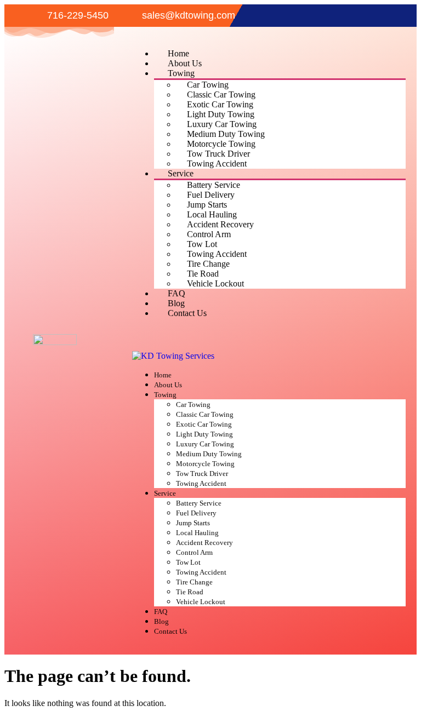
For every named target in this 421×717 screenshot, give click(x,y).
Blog (176, 303)
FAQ (176, 293)
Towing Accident (217, 163)
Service (181, 173)
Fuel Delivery (211, 194)
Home (178, 53)
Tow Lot (202, 244)
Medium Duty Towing (226, 134)
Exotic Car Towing (220, 104)
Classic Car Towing (221, 94)
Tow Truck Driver (218, 153)
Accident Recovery (220, 224)
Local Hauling (212, 214)
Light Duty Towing (220, 114)
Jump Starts (207, 204)
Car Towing (208, 84)
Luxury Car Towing (222, 124)
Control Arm (209, 234)
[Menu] (140, 343)
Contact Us (187, 313)
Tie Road (203, 273)
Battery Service (213, 185)
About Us (185, 63)
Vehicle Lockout (215, 283)
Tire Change (208, 263)
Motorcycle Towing (221, 143)
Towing (181, 73)
